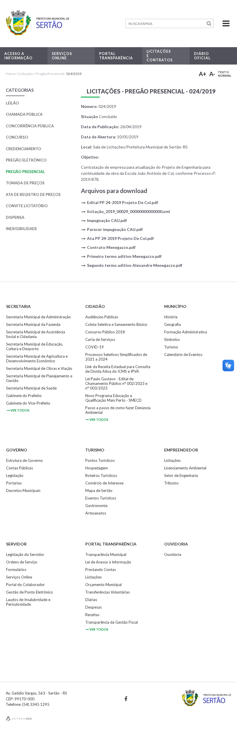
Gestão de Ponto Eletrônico (29, 592)
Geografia (172, 324)
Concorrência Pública (30, 126)
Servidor (16, 543)
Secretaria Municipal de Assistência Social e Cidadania (35, 334)
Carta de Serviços (100, 339)
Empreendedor (181, 449)
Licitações (26, 73)
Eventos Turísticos (100, 498)
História (170, 317)
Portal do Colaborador (25, 584)
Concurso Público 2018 (105, 332)
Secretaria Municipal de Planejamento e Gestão (39, 378)
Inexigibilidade (21, 228)
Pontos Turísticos (100, 460)
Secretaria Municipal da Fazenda (33, 324)
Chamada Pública (24, 114)
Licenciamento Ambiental (185, 468)
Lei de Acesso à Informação (108, 562)
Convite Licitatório (27, 205)
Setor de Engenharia (181, 475)
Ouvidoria (176, 543)
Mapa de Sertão (98, 490)
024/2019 (74, 73)
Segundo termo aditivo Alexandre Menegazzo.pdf (134, 265)
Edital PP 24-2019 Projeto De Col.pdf (122, 202)
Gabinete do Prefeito (24, 395)
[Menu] (222, 23)
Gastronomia (96, 505)
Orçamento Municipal (103, 584)
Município (175, 306)
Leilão (12, 103)
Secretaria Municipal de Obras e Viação (39, 368)
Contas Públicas (19, 468)
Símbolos (172, 339)
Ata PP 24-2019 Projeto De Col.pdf (120, 238)
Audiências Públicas (101, 317)
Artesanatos (95, 513)
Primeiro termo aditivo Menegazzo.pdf (124, 256)
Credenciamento (23, 148)
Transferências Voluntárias (107, 592)
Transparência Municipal (105, 554)
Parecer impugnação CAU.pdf (115, 229)
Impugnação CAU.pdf (107, 220)
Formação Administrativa (185, 332)
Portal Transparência (110, 543)
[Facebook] (125, 699)
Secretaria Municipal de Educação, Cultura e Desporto (34, 346)
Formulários (16, 569)
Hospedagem (96, 468)
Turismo (171, 347)
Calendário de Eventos (183, 354)
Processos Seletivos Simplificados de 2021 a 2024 (116, 356)
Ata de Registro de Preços (33, 194)
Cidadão (95, 306)
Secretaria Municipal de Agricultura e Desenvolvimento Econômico (37, 358)
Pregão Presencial (50, 73)
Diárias (91, 599)
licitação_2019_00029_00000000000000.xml (128, 211)
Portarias (14, 483)
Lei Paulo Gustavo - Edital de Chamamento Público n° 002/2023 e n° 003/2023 (116, 383)
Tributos (171, 483)
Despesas (93, 607)
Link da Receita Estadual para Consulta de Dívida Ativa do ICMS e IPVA (117, 369)
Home (11, 73)
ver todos (19, 410)
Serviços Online (19, 577)
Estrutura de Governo (24, 460)
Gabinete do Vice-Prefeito (28, 403)
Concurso (17, 137)
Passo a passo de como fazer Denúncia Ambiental (118, 410)
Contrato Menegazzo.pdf (111, 247)
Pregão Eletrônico (26, 160)
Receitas (92, 614)
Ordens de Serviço (21, 562)
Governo (16, 449)
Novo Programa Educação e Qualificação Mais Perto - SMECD (113, 398)
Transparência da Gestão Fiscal (111, 622)
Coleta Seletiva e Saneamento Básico (116, 324)
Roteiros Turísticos (101, 475)
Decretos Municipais (23, 490)
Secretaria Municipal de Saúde (31, 388)
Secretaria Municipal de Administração (38, 317)
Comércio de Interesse (104, 483)
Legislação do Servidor (25, 554)
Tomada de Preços (25, 183)
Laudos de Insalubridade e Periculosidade (28, 602)
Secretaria (18, 306)
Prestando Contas (100, 569)
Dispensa (15, 217)
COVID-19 (94, 347)
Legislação (14, 475)
